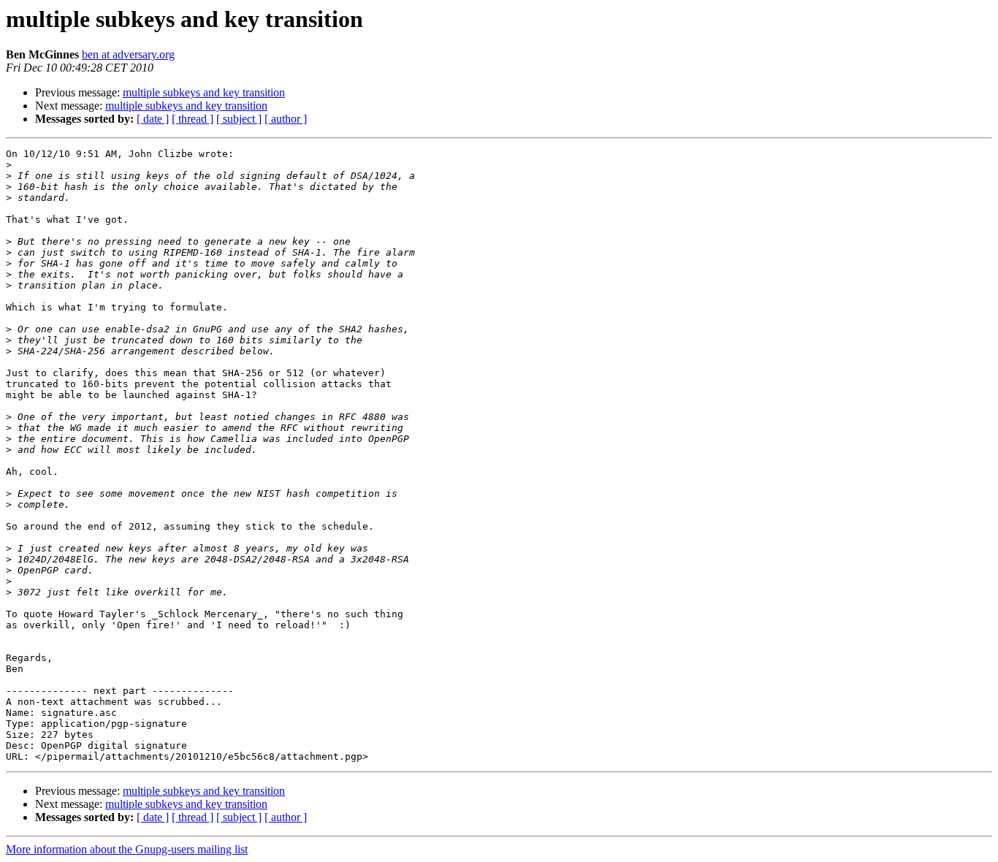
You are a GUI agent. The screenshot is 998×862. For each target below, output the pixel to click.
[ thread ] (192, 118)
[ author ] (285, 118)
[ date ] (153, 118)
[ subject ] (239, 118)
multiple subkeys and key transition (204, 92)
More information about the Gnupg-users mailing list (127, 849)
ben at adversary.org (128, 54)
